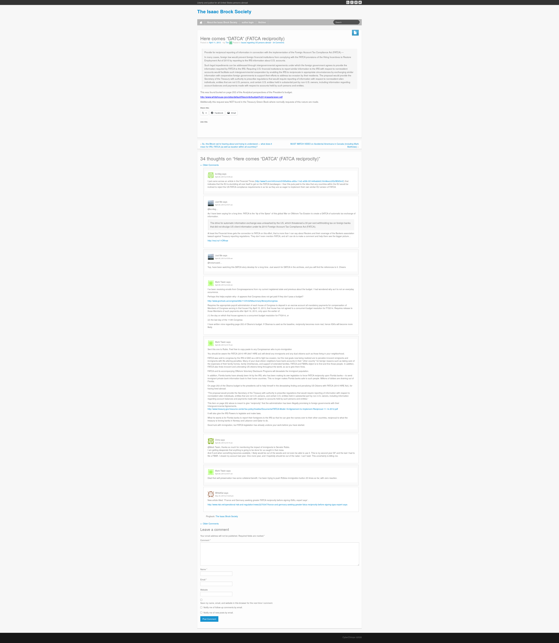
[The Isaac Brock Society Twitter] (360, 2)
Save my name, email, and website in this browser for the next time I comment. (236, 602)
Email (203, 579)
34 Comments (278, 42)
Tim (227, 42)
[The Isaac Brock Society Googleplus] (348, 2)
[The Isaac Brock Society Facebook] (352, 2)
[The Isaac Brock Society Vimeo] (356, 2)
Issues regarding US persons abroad (256, 42)
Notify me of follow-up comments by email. (223, 607)
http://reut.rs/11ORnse (218, 240)
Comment (205, 540)
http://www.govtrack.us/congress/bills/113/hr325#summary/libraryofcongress (243, 300)
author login (248, 22)
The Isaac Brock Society (224, 11)
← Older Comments (209, 164)
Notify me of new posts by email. (218, 612)
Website (204, 589)
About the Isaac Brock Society (222, 22)
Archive (262, 22)
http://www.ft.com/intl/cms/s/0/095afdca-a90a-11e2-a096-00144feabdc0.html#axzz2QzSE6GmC (299, 181)
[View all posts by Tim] (230, 42)
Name (203, 569)
